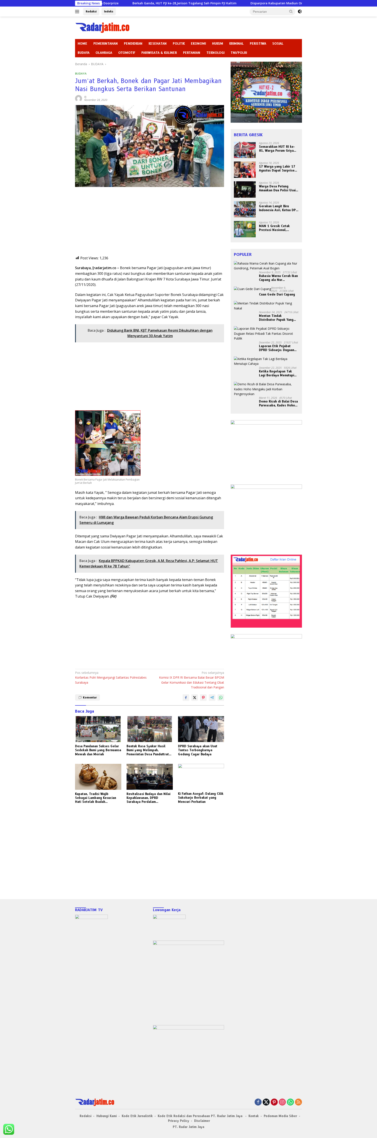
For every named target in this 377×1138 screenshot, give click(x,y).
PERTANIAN (191, 53)
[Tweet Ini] (194, 697)
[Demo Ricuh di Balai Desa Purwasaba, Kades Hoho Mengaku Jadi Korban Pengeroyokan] (266, 389)
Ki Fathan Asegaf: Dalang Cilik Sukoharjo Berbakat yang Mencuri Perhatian (200, 797)
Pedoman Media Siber (280, 1116)
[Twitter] (266, 1102)
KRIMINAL (236, 44)
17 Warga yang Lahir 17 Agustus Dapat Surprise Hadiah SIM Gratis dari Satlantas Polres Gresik (277, 168)
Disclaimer (202, 1121)
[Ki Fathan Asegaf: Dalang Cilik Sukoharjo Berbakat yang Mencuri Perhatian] (201, 777)
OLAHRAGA (104, 53)
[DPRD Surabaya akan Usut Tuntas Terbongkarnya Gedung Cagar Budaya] (201, 729)
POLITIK (179, 44)
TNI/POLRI (239, 53)
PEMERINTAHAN (105, 44)
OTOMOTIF (126, 53)
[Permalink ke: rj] (78, 98)
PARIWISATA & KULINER (159, 53)
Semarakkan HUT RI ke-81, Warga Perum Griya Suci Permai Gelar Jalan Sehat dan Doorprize (277, 149)
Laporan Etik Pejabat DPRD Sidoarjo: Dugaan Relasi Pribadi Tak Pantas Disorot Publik (278, 348)
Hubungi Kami (106, 1116)
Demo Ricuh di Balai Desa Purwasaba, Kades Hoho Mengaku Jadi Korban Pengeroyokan (278, 403)
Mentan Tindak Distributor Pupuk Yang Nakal (276, 318)
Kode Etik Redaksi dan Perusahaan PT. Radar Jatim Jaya (200, 1116)
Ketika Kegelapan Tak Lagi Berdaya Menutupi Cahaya (276, 373)
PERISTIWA (258, 44)
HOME (82, 44)
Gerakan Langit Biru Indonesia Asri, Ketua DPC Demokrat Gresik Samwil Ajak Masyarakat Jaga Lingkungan (278, 208)
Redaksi (91, 11)
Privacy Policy (178, 1121)
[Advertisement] (149, 224)
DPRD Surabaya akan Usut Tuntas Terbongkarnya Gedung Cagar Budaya (197, 750)
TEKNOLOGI (215, 53)
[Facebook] (258, 1102)
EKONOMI (198, 44)
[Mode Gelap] (300, 11)
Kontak (253, 1116)
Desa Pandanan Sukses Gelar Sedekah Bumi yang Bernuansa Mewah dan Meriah (98, 750)
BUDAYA (83, 53)
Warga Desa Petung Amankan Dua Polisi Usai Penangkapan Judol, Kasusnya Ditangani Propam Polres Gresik (277, 188)
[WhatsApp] (290, 1102)
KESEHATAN (158, 44)
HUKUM (217, 44)
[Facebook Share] (186, 697)
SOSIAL (277, 44)
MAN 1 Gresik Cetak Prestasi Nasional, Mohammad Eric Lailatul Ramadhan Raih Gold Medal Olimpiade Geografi (277, 228)
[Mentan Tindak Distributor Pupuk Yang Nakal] (266, 306)
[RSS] (298, 1102)
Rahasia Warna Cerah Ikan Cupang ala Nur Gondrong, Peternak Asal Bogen (278, 278)
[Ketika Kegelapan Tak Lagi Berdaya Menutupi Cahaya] (266, 361)
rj (85, 97)
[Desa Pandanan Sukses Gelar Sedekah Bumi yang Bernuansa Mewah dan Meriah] (98, 729)
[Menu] (78, 11)
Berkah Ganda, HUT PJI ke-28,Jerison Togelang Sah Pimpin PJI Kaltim (136, 3)
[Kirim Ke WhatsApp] (221, 697)
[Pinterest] (274, 1102)
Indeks (108, 11)
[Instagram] (282, 1102)
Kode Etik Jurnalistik (137, 1116)
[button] (291, 11)
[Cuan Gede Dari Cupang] (252, 288)
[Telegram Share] (212, 697)
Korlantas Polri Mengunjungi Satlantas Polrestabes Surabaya (111, 677)
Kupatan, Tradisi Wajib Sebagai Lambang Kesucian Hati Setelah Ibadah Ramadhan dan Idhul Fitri (95, 798)
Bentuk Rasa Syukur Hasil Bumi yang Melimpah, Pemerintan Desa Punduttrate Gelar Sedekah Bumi (149, 750)
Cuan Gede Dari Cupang (277, 294)
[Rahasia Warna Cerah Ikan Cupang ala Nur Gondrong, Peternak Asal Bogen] (266, 266)
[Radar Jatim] (102, 27)
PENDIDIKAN (133, 44)
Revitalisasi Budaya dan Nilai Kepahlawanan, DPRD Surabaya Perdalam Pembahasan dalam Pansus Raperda (148, 798)
